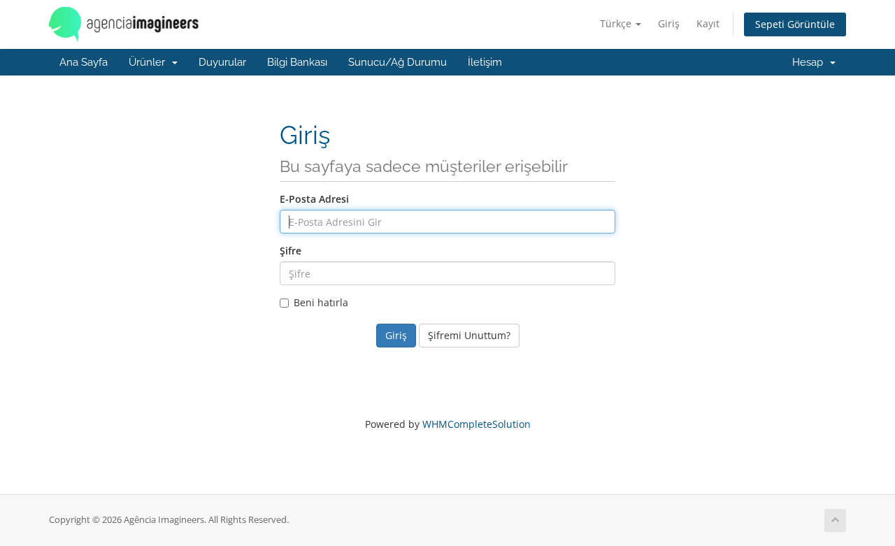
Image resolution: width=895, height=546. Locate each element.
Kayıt (707, 23)
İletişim (485, 62)
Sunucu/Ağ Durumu (397, 62)
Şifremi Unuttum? (469, 335)
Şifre (290, 250)
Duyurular (222, 62)
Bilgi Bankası (297, 62)
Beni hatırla (321, 302)
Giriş (669, 23)
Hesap (810, 62)
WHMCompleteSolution (476, 424)
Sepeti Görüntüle (795, 24)
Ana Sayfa (83, 62)
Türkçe (617, 23)
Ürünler (150, 62)
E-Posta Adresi (314, 199)
